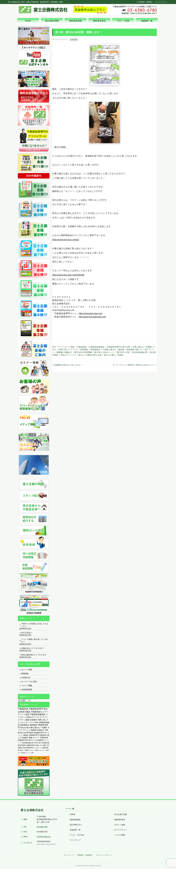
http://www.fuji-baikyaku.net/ (92, 317)
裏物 (30, 738)
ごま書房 (26, 750)
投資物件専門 (39, 733)
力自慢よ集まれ (109, 349)
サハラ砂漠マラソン (24, 752)
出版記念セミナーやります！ (33, 648)
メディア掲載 (26, 685)
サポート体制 (119, 825)
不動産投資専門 (36, 709)
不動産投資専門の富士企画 (118, 347)
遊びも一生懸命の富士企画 (89, 355)
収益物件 (25, 738)
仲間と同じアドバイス (68, 349)
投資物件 (33, 720)
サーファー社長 (32, 722)
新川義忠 (26, 712)
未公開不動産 (28, 733)
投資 (21, 750)
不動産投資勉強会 (97, 347)
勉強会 (121, 349)
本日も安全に (26, 633)
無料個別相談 (75, 820)
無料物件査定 (119, 820)
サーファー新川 (44, 750)
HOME (72, 814)
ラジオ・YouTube (77, 835)
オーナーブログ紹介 (29, 681)
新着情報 (74, 39)
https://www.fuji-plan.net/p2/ (65, 239)
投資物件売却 (30, 745)
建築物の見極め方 (64, 352)
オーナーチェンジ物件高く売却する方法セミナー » (135, 365)
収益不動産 (21, 745)
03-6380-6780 (42, 827)
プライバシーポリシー (104, 855)
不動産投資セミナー (39, 712)
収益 (37, 745)
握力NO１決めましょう (104, 352)
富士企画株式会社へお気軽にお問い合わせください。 (135, 9)
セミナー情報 (26, 670)
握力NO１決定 (123, 352)
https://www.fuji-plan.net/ (90, 313)
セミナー (36, 738)
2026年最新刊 (33, 175)
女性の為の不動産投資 (41, 743)
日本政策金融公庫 (140, 352)
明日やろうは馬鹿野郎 (35, 740)
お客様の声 (25, 678)
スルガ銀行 (43, 745)
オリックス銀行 (34, 750)
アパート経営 (23, 714)
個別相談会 (95, 349)
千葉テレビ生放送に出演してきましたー (34, 625)
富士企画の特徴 (120, 814)
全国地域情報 (26, 689)
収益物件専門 (34, 735)
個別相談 (84, 349)
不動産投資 (82, 347)
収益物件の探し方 (134, 349)
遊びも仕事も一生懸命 (113, 355)
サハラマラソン (120, 830)
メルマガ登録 (119, 835)
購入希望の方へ (76, 825)
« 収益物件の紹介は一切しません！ (67, 365)
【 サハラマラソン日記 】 (33, 47)
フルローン (38, 748)
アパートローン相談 (66, 347)
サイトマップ (162, 2)
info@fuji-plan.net (44, 837)
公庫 (32, 752)
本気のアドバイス (68, 355)
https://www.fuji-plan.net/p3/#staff (68, 275)
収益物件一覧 (75, 830)
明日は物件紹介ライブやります (33, 655)
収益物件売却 (23, 740)
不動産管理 (44, 737)
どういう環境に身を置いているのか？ (34, 640)
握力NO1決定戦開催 (83, 352)
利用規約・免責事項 (145, 2)
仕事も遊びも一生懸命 (38, 727)
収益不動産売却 (28, 748)
